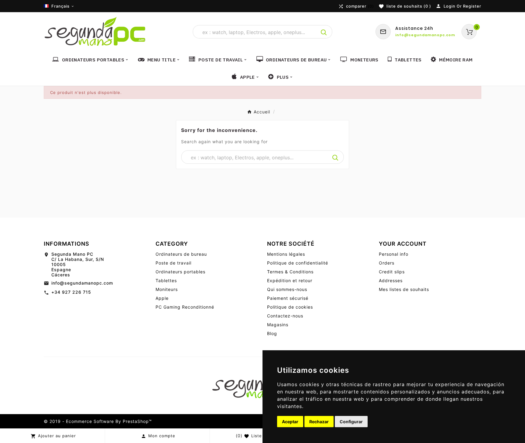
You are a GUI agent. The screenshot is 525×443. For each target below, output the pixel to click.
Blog (272, 333)
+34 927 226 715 (71, 292)
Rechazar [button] (319, 421)
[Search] (324, 32)
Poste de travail (173, 262)
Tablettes (166, 280)
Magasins (277, 324)
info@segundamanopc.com (82, 283)
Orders (386, 262)
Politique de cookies (290, 307)
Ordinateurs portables (180, 271)
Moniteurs (167, 289)
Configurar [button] (351, 421)
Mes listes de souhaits (404, 289)
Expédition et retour (289, 280)
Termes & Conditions (290, 271)
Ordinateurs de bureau (181, 254)
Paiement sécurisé (287, 298)
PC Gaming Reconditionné (185, 307)
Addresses (391, 280)
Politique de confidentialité (297, 262)
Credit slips (392, 271)
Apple (162, 298)
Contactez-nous (285, 315)
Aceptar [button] (290, 421)
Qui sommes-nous (287, 289)
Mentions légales (286, 254)
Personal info (393, 254)
